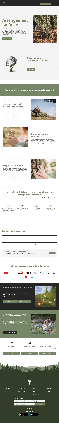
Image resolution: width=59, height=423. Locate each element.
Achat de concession (21, 391)
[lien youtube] (32, 408)
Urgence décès (11, 3)
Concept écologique (21, 388)
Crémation (17, 3)
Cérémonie (34, 3)
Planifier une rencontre (45, 3)
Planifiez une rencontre (36, 394)
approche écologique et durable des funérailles (38, 197)
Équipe (34, 388)
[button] (53, 4)
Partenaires (49, 388)
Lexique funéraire (50, 391)
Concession (29, 3)
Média (34, 391)
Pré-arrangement (23, 3)
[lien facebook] (27, 408)
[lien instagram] (29, 408)
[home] (4, 3)
